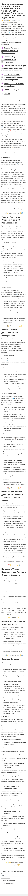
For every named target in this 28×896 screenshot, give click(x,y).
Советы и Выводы (11, 90)
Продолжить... (14, 213)
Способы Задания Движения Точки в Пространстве (10, 59)
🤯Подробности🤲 (5, 20)
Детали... (14, 488)
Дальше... (14, 617)
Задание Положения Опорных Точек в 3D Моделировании (10, 50)
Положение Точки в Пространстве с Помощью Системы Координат (12, 77)
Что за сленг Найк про (9, 883)
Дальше (7, 94)
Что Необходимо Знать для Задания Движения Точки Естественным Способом (13, 68)
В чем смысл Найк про (9, 880)
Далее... (14, 565)
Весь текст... (14, 326)
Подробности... (14, 655)
